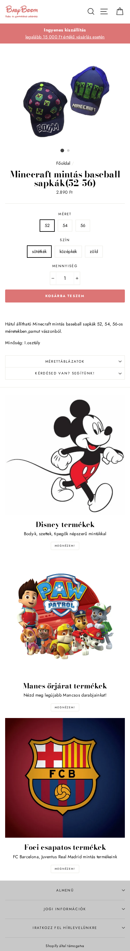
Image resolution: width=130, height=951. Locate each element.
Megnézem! (65, 546)
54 (65, 225)
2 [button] (68, 150)
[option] (65, 33)
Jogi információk (65, 909)
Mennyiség (65, 266)
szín (65, 240)
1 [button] (62, 150)
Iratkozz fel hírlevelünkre (65, 927)
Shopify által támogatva (65, 945)
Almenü (65, 890)
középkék (68, 251)
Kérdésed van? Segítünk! (65, 373)
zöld (94, 251)
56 (83, 225)
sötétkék (39, 251)
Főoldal (63, 163)
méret (65, 214)
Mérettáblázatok (65, 361)
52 (47, 225)
